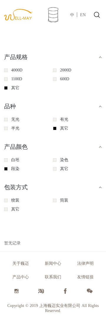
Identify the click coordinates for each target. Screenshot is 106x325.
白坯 (15, 160)
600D (64, 79)
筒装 (64, 200)
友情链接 (85, 277)
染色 (64, 160)
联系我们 (53, 277)
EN (83, 15)
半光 (15, 128)
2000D (65, 70)
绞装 (15, 200)
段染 (15, 168)
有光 (64, 119)
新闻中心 (53, 263)
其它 (15, 88)
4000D (16, 70)
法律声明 (85, 263)
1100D (16, 79)
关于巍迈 (20, 263)
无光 (15, 119)
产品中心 (20, 277)
